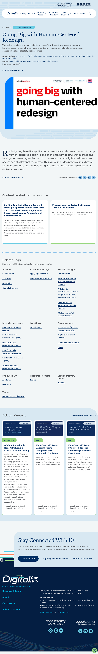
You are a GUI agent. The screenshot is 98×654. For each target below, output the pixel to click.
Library (23, 13)
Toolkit (33, 380)
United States (36, 327)
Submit (83, 13)
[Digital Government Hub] (12, 13)
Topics (30, 13)
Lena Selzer (37, 61)
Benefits (61, 382)
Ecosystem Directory (53, 13)
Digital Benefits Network (68, 342)
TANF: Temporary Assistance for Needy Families (67, 305)
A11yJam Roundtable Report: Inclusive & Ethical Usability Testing (16, 448)
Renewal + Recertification (41, 278)
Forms (38, 440)
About (75, 13)
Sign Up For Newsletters (55, 558)
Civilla (13, 58)
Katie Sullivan (16, 61)
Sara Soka (27, 61)
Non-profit (6, 385)
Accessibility (9, 440)
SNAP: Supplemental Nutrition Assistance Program (67, 281)
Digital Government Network (67, 56)
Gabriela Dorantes (50, 61)
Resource (6, 27)
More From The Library (84, 415)
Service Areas (40, 13)
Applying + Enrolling (39, 274)
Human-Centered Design (24, 27)
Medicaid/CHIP (64, 274)
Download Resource (12, 70)
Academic (6, 380)
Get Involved (65, 13)
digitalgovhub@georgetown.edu (16, 586)
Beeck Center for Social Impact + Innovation (35, 56)
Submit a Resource (82, 558)
